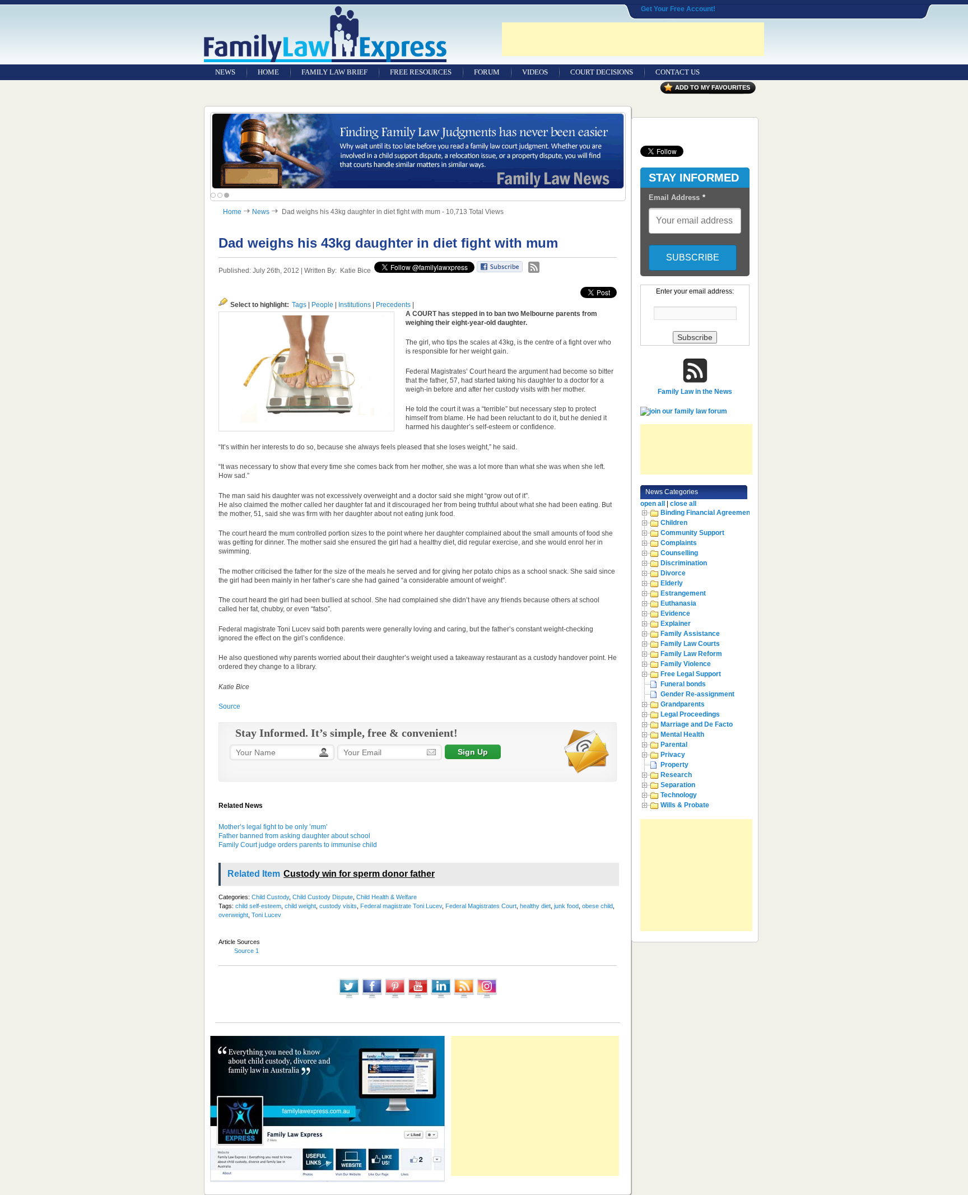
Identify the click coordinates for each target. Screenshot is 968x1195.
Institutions (354, 305)
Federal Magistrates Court (480, 906)
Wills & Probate (684, 805)
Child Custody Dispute (322, 897)
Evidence (675, 613)
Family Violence (685, 664)
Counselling (679, 553)
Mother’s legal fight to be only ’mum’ (273, 827)
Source (229, 706)
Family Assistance (690, 634)
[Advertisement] (633, 39)
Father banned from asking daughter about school (294, 836)
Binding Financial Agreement (706, 513)
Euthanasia (678, 603)
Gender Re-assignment (697, 694)
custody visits (338, 906)
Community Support (692, 533)
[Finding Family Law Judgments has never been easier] (418, 151)
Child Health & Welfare (386, 897)
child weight (300, 906)
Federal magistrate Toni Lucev (401, 906)
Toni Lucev (266, 915)
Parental (673, 744)
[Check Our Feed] (463, 997)
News (260, 212)
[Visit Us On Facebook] (371, 997)
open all (652, 504)
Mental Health (682, 734)
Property (674, 765)
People (322, 305)
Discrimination (683, 563)
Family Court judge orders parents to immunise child (297, 845)
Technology (678, 795)
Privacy (672, 755)
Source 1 (246, 950)
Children (673, 523)
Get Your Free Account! (678, 9)
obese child (597, 906)
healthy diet (535, 906)
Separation (677, 785)
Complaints (678, 543)
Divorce (673, 573)
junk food (566, 906)
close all (683, 504)
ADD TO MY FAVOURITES (712, 87)
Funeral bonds (683, 684)
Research (676, 775)
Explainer (675, 623)
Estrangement (683, 593)
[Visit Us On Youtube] (417, 997)
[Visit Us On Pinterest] (394, 997)
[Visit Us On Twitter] (348, 997)
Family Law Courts (690, 644)
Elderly (671, 583)
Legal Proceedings (690, 714)
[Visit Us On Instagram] (486, 997)
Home (232, 212)
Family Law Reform (691, 654)
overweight (233, 915)
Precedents (393, 305)
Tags (299, 305)
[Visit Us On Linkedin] (440, 997)
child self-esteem (258, 906)
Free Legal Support (690, 674)
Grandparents (682, 704)
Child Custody (270, 897)
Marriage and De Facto (696, 724)
